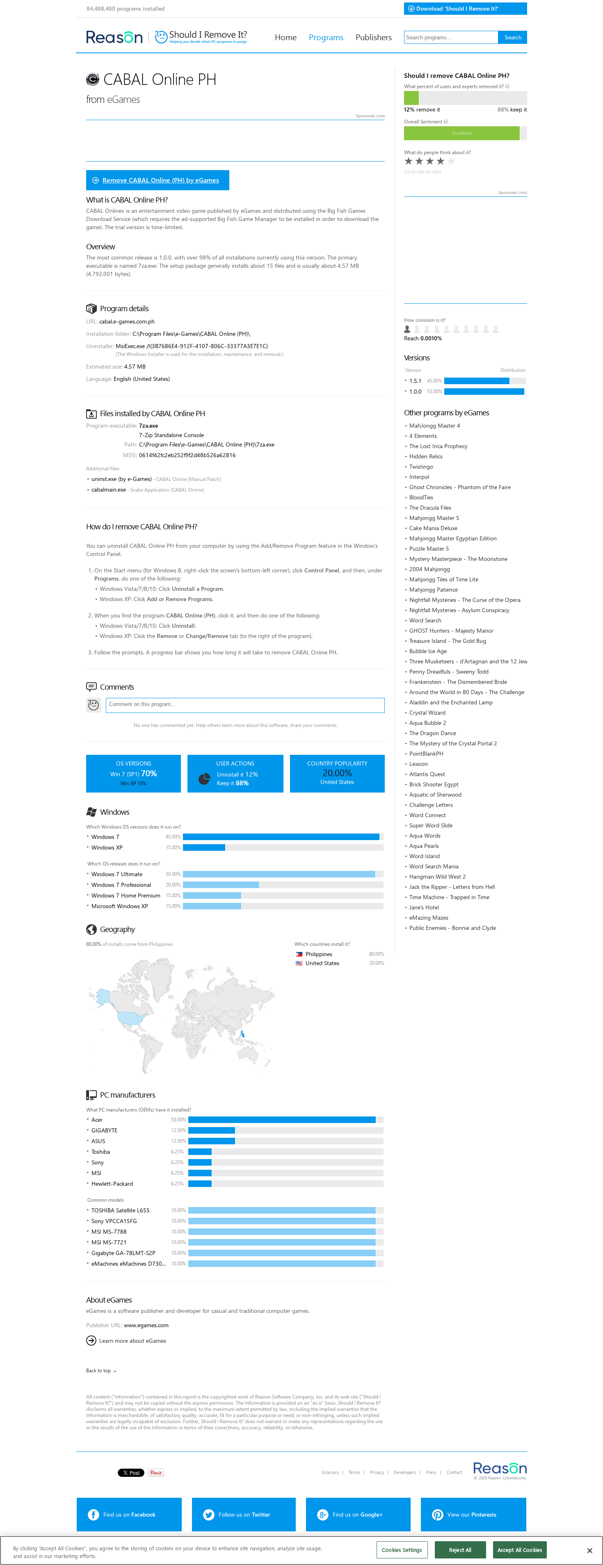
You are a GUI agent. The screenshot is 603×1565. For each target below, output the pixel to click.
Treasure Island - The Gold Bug (447, 641)
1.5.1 (415, 381)
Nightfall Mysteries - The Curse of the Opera (465, 600)
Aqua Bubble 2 (427, 723)
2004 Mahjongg (429, 569)
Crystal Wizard (427, 712)
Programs (326, 36)
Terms (354, 1472)
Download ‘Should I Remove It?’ (457, 8)
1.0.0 (415, 391)
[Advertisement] (465, 250)
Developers (405, 1472)
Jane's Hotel (424, 907)
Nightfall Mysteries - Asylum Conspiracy (459, 610)
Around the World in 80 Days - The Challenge (466, 692)
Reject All (460, 1549)
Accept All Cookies (520, 1549)
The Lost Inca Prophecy (438, 446)
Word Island (424, 856)
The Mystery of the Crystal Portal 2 (453, 743)
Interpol (419, 477)
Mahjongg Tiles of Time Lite (443, 579)
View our (472, 1514)
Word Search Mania (434, 866)
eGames (123, 98)
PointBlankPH (426, 753)
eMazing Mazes (428, 917)
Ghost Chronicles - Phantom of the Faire (460, 487)
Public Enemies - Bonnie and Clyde (452, 928)
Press (431, 1472)
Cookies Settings (402, 1549)
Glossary (330, 1472)
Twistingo (421, 466)
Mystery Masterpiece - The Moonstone (458, 559)
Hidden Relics (426, 456)
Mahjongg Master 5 (434, 518)
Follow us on (244, 1514)
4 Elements (423, 436)
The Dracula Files (430, 507)
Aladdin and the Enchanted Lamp (451, 702)
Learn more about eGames (132, 1340)
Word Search (425, 620)
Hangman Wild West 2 (437, 876)
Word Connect (427, 815)
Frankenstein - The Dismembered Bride (458, 682)
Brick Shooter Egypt (434, 784)
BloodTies (421, 497)
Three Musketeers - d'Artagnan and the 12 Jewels (471, 661)
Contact (454, 1472)
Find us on (129, 1514)
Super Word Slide (430, 825)
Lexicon (418, 764)
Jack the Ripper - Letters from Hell (452, 887)
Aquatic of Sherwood (435, 794)
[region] (301, 1550)
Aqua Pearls (424, 846)
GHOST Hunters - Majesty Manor (451, 630)
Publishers (374, 36)
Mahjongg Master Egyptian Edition (453, 538)
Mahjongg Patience (433, 589)
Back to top (98, 1370)
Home (286, 36)
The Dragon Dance (432, 733)
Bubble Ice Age (428, 651)
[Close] (590, 1551)
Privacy (377, 1472)
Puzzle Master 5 (429, 548)
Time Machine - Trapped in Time (449, 897)
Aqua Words (425, 835)
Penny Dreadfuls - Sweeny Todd (449, 671)
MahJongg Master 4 (434, 425)
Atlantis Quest (427, 774)
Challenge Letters (431, 805)
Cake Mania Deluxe (433, 528)
